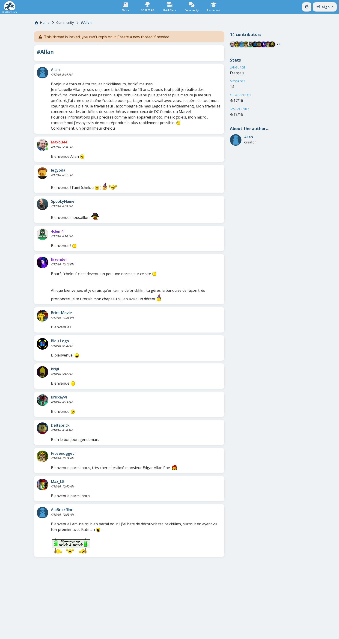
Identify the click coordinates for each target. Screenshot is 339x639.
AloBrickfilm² (62, 509)
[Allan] (42, 72)
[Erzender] (42, 262)
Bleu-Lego (60, 340)
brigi (55, 369)
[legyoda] (42, 173)
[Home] (10, 7)
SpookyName (62, 201)
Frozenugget (62, 453)
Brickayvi (59, 397)
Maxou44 (59, 142)
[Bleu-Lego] (42, 344)
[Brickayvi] (42, 400)
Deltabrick (60, 425)
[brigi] (42, 372)
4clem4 (57, 231)
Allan (55, 69)
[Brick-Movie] (42, 315)
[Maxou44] (42, 145)
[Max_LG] (42, 484)
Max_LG (58, 481)
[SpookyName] (42, 204)
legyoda (58, 170)
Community (65, 22)
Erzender (59, 259)
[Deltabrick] (42, 428)
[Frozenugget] (42, 456)
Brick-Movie (61, 312)
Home (44, 22)
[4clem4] (42, 234)
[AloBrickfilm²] (42, 512)
